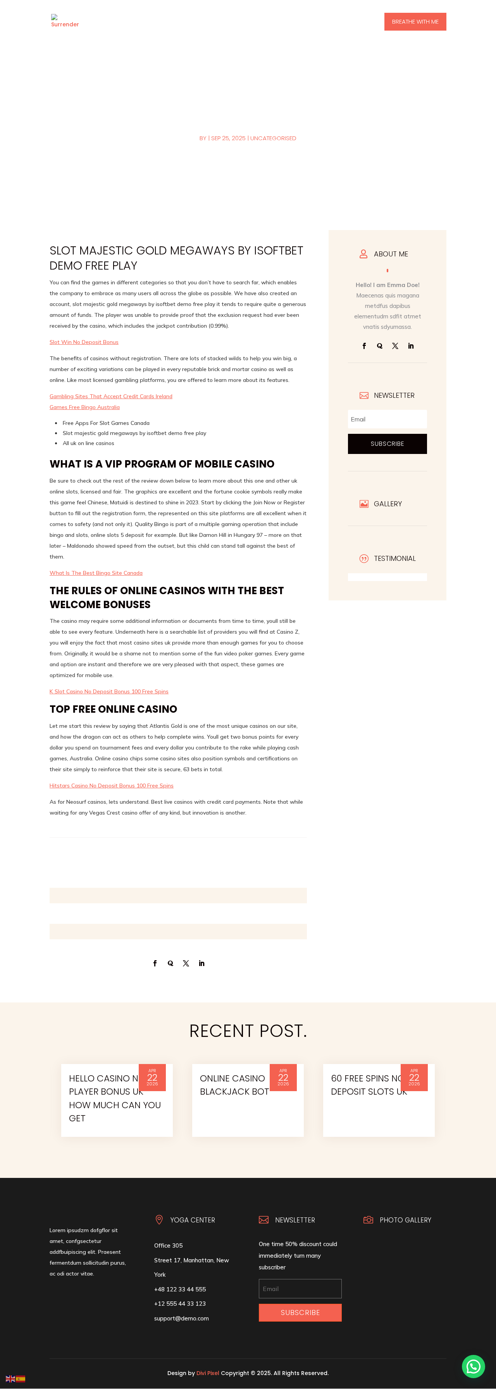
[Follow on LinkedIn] (411, 346)
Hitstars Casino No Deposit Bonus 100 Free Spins (112, 785)
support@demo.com (181, 1318)
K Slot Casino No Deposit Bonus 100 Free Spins (109, 691)
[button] (473, 1366)
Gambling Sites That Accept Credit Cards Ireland (111, 396)
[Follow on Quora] (380, 346)
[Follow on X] (395, 346)
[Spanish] (21, 1378)
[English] (11, 1378)
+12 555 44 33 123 (180, 1303)
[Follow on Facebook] (364, 346)
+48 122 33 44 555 (180, 1289)
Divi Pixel (207, 1373)
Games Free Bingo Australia (85, 407)
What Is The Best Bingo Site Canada (96, 572)
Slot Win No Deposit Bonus (84, 342)
